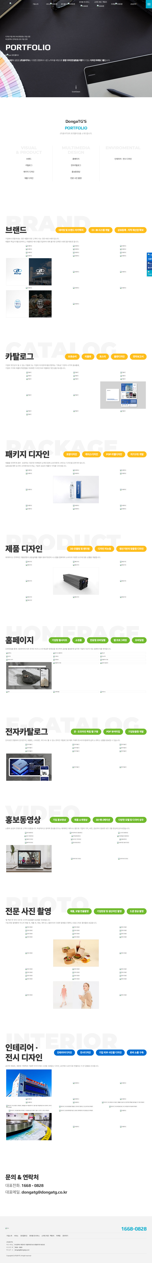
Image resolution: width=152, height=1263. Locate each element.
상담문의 (133, 4)
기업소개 (35, 4)
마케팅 (113, 4)
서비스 (48, 4)
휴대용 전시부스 (84, 2)
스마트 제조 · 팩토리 (100, 2)
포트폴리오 (64, 4)
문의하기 (65, 1236)
